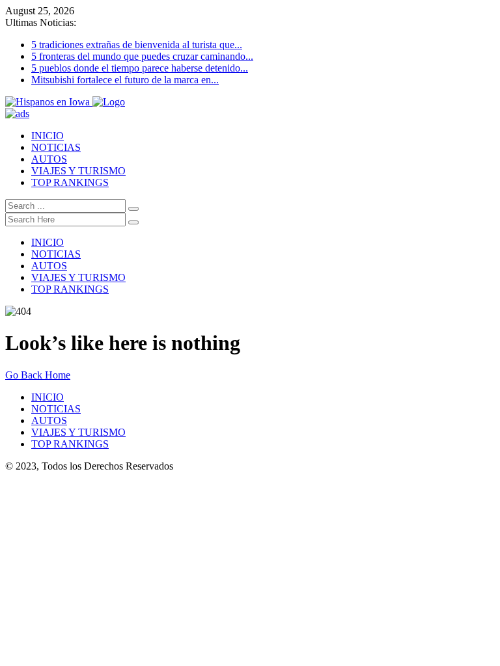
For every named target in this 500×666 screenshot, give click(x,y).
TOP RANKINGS (70, 182)
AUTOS (49, 159)
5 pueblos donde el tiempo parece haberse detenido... (139, 67)
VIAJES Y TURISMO (78, 170)
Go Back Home (37, 374)
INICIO (47, 135)
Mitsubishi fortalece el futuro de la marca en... (125, 79)
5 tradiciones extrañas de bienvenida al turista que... (136, 44)
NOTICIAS (56, 147)
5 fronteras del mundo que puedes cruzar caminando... (142, 56)
